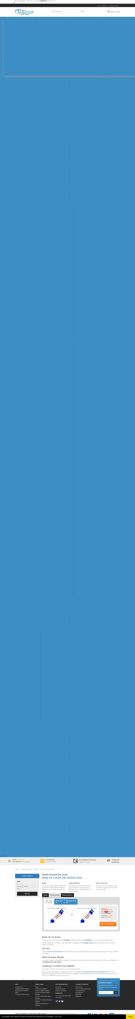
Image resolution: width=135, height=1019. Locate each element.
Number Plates (10, 769)
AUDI (72, 207)
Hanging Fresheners (44, 604)
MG (43, 684)
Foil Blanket (107, 652)
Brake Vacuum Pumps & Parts (113, 741)
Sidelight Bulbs (10, 25)
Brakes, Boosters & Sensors (112, 743)
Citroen (44, 644)
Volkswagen (42, 207)
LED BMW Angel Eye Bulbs (46, 132)
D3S (39, 148)
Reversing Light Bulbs (12, 38)
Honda (44, 661)
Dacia (43, 648)
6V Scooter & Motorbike (12, 49)
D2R (39, 143)
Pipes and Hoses (76, 773)
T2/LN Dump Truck (80, 389)
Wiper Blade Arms (109, 174)
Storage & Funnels (77, 835)
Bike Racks (8, 633)
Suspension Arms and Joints (113, 817)
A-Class (77, 359)
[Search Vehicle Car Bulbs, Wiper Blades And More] (82, 11)
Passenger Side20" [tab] (71, 902)
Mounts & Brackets (110, 240)
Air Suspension (108, 804)
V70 (75, 547)
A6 (75, 225)
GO (116, 992)
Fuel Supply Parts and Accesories (114, 784)
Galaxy (76, 313)
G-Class (77, 376)
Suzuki (44, 710)
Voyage (77, 594)
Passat (76, 574)
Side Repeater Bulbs (11, 40)
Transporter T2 (79, 587)
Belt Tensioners (43, 736)
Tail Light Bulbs (10, 34)
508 (75, 424)
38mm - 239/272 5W (11, 69)
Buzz (75, 558)
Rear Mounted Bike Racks (79, 633)
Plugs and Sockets (44, 758)
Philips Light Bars (10, 218)
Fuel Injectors (108, 780)
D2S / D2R (41, 99)
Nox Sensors (107, 787)
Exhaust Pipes (108, 754)
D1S (39, 141)
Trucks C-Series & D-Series (82, 460)
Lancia (73, 339)
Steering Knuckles (109, 813)
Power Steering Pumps (78, 809)
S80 (75, 541)
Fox (75, 565)
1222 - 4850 (78, 358)
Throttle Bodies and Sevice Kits (81, 778)
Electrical (8, 741)
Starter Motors (42, 760)
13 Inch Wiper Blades (77, 172)
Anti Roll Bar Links (109, 806)
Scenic (76, 457)
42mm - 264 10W (10, 71)
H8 (39, 29)
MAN (72, 347)
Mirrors (7, 767)
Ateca (76, 482)
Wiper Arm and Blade (110, 176)
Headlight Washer (44, 824)
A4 (75, 220)
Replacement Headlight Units (14, 209)
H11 (38, 32)
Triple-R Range (108, 244)
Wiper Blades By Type (12, 168)
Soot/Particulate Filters (111, 765)
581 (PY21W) (74, 43)
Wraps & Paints (10, 616)
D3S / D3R (41, 100)
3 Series (76, 244)
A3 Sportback (78, 218)
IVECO (43, 668)
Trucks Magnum (79, 462)
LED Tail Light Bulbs (11, 91)
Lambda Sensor (109, 760)
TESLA (72, 521)
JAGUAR (73, 330)
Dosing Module (108, 751)
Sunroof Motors (109, 798)
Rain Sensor (42, 826)
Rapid (76, 510)
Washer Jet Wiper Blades (112, 172)
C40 (75, 538)
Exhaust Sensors (109, 756)
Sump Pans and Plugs (78, 776)
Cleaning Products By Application (16, 604)
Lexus (43, 677)
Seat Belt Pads (108, 657)
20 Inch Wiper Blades (77, 185)
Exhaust (7, 745)
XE (75, 332)
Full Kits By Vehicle (44, 627)
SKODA (73, 497)
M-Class (77, 381)
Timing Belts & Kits (44, 738)
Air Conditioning (43, 793)
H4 (39, 25)
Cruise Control (42, 754)
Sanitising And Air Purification (14, 613)
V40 (75, 543)
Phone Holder (108, 663)
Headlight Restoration (12, 611)
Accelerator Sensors (44, 749)
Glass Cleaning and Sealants (80, 611)
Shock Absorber (109, 811)
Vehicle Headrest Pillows (111, 655)
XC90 (76, 549)
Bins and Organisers (11, 644)
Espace (76, 448)
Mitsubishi (45, 688)
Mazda (44, 681)
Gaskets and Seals (77, 762)
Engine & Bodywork (77, 622)
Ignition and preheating (12, 754)
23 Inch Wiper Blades (77, 190)
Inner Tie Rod (75, 806)
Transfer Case (9, 811)
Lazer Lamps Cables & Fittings (113, 251)
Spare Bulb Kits (108, 635)
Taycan (76, 438)
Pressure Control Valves (111, 789)
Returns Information (21, 991)
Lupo (76, 572)
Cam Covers (75, 749)
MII (75, 490)
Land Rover (74, 345)
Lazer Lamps (9, 216)
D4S (39, 152)
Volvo (43, 717)
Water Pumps (75, 782)
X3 (75, 253)
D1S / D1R (40, 97)
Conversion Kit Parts (11, 143)
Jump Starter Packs (11, 730)
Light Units (8, 205)
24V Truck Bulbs (10, 51)
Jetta (76, 569)
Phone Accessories (11, 650)
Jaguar (44, 670)
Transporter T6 (79, 591)
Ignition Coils (75, 796)
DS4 (75, 291)
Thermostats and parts (45, 806)
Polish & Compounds (78, 604)
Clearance (8, 842)
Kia (43, 673)
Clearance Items (60, 991)
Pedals (73, 740)
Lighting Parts (9, 773)
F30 (75, 249)
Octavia (77, 508)
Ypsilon (76, 341)
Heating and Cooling (12, 752)
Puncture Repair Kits (110, 609)
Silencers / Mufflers (110, 763)
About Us (58, 987)
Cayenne (77, 433)
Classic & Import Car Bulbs (14, 45)
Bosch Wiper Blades (44, 165)
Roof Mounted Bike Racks (79, 635)
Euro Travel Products (110, 633)
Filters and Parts (10, 802)
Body (6, 738)
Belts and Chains (10, 736)
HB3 (39, 36)
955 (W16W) (41, 56)
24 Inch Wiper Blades (77, 192)
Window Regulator (77, 743)
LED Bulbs (8, 77)
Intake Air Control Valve (78, 763)
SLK (75, 385)
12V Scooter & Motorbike (13, 47)
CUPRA (73, 277)
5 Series (76, 246)
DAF (72, 282)
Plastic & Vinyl (75, 616)
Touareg (77, 583)
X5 (75, 255)
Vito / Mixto (77, 394)
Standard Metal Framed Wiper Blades (116, 167)
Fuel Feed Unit (108, 778)
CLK (75, 370)
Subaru (44, 708)
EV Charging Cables (11, 728)
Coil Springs (107, 807)
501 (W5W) (107, 34)
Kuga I (76, 315)
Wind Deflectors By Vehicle (112, 627)
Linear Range (108, 238)
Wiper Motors (42, 829)
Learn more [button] (58, 1016)
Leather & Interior (76, 615)
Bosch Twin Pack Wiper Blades (113, 170)
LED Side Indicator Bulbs (12, 97)
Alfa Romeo (45, 631)
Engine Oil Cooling (44, 800)
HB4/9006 (74, 156)
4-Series (77, 473)
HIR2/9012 (74, 157)
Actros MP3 (78, 361)
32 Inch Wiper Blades (77, 201)
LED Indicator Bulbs (11, 84)
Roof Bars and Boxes (12, 852)
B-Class (77, 365)
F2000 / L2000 (78, 348)
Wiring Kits (107, 247)
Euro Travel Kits (108, 631)
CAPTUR (76, 444)
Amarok (77, 554)
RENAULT (73, 442)
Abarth (44, 629)
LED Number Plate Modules (112, 212)
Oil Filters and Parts (110, 773)
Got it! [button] (130, 1016)
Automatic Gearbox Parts (13, 793)
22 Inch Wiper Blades (77, 189)
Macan (76, 435)
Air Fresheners (9, 602)
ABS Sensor (107, 736)
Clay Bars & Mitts (76, 605)
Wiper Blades (9, 163)
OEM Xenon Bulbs (10, 850)
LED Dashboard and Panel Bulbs (15, 100)
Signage (7, 771)
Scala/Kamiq (78, 514)
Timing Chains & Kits (44, 741)
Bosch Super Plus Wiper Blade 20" (87, 908)
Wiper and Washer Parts (13, 763)
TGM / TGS (77, 350)
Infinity (44, 664)
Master (76, 453)
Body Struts (74, 736)
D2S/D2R (73, 159)
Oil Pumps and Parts (77, 771)
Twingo (76, 466)
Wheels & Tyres (75, 609)
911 (75, 431)
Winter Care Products (12, 615)
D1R (39, 139)
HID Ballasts (107, 141)
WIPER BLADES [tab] (55, 895)
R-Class (76, 383)
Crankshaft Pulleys (77, 756)
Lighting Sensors (109, 828)
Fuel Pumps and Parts (111, 782)
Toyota (44, 712)
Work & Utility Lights (110, 231)
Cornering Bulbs (10, 23)
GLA (75, 380)
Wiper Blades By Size (11, 167)
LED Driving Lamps (109, 227)
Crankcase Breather (77, 754)
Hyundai (44, 662)
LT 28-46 (77, 571)
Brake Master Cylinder (111, 740)
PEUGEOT (73, 413)
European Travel (10, 637)
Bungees (73, 661)
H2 (38, 21)
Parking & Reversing (11, 639)
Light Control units (109, 826)
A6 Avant (77, 227)
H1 (38, 19)
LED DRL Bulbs (9, 86)
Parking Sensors (109, 640)
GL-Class (77, 378)
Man (43, 679)
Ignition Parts (75, 798)
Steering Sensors (76, 813)
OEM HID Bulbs (9, 139)
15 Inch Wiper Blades (77, 176)
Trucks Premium (79, 464)
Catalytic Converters (110, 749)
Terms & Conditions (21, 1013)
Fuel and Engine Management (15, 749)
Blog (36, 987)
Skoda (44, 705)
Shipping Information (22, 989)
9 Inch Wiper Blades (77, 165)
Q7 (75, 235)
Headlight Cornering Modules (113, 148)
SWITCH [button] (27, 894)
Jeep (43, 672)
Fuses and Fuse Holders (78, 826)
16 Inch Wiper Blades (77, 178)
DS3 (75, 273)
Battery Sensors (43, 752)
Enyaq (76, 501)
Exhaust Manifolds (109, 752)
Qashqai (77, 409)
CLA (75, 369)
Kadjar (76, 451)
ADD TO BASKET (109, 924)
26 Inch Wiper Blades (77, 196)
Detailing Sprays (76, 613)
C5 (75, 271)
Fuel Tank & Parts (109, 785)
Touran (76, 585)
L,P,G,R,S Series (78, 475)
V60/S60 (77, 545)
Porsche (73, 427)
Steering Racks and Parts (79, 811)
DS (71, 290)
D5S (39, 154)
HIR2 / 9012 (41, 80)
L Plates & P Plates (11, 651)
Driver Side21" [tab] (59, 902)
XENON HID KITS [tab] (67, 895)
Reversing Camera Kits (111, 642)
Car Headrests (10, 642)
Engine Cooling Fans (44, 798)
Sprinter (76, 387)
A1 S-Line (77, 211)
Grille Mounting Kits (110, 236)
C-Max (76, 306)
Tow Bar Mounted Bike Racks (80, 637)
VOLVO (73, 536)
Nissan (73, 405)
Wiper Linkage (42, 828)
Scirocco (77, 578)
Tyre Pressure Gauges (111, 611)
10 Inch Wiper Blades (77, 167)
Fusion (76, 312)
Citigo (76, 499)
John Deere (74, 337)
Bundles (73, 618)
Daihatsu (44, 651)
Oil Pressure (74, 769)
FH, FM (76, 539)
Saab (43, 701)
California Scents (43, 602)
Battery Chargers (76, 648)
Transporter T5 (79, 589)
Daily (76, 326)
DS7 (75, 293)
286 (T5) (7, 132)
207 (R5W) (107, 30)
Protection (74, 831)
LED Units (8, 102)
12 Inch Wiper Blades (77, 170)
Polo (75, 576)
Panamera (77, 437)
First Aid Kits (107, 650)
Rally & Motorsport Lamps (112, 229)
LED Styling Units (43, 134)
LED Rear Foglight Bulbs (12, 88)
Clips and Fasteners (77, 738)
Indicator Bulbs (10, 27)
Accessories (75, 620)
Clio (75, 446)
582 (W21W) (74, 45)
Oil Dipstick (74, 767)
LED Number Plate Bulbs (12, 93)
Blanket (106, 648)
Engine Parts (9, 743)
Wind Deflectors (10, 631)
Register (105, 6)
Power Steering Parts (77, 807)
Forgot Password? (114, 6)
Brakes (7, 740)
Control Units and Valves (46, 795)
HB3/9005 (74, 154)
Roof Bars (8, 627)
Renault (44, 697)
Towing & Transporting (12, 648)
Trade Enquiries (60, 989)
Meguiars (107, 602)
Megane (77, 455)
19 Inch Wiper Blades (77, 183)
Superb (76, 515)
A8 (75, 231)
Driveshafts (8, 798)
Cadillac (44, 639)
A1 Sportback (78, 212)
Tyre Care (8, 607)
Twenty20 (41, 167)
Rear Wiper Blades (109, 168)
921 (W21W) (107, 60)
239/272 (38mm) (43, 117)
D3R (39, 146)
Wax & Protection (76, 607)
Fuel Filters (107, 771)
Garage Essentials (11, 765)
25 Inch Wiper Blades (77, 194)
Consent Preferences (22, 994)
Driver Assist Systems (45, 756)
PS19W (73, 106)
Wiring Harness (43, 765)
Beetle (76, 556)
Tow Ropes (74, 663)
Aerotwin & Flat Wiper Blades (113, 165)
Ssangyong (45, 706)
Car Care (8, 600)
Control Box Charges (77, 752)
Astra (76, 528)
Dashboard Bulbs (11, 43)
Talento (76, 301)
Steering (7, 758)
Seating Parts (108, 796)
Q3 (75, 233)
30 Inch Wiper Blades (77, 200)
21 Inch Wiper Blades (77, 187)
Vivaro (76, 532)
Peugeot (44, 692)
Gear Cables (9, 804)
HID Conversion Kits (11, 141)
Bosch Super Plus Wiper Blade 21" (57, 908)
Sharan (76, 580)
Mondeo (77, 317)
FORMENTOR (78, 279)
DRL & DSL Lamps (109, 225)
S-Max (76, 319)
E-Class (76, 374)
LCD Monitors (108, 639)
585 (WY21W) (75, 47)
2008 (76, 414)
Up (75, 593)
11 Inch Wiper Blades (77, 168)
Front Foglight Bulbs (11, 21)
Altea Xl (76, 481)
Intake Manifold (76, 765)
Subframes (107, 815)
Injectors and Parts (110, 758)
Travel (7, 626)
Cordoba (77, 484)
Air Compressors (109, 607)
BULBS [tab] (45, 895)
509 (6, 134)
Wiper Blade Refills (109, 179)
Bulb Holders (108, 824)
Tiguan (76, 582)
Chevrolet (45, 640)
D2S (39, 145)
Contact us (18, 987)
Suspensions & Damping (13, 760)
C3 (75, 268)
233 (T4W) (107, 32)
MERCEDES (74, 356)
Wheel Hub (107, 820)
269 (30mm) (42, 121)
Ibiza (75, 486)
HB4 (39, 38)
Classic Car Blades (110, 178)
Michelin (40, 168)
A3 (75, 214)
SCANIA (73, 471)
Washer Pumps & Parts (45, 831)
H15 (39, 34)
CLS (75, 372)
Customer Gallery (41, 989)
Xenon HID (8, 137)
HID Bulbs (107, 145)
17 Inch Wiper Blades (77, 179)
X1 (74, 251)
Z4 (75, 258)
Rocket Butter (108, 604)
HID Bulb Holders (109, 143)
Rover (43, 699)
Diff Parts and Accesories (13, 796)
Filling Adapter (9, 800)
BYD (43, 637)
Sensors (73, 774)
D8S (39, 156)
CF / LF (76, 284)
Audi (105, 216)
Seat (72, 479)
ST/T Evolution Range (110, 242)
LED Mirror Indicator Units (13, 212)
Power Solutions (10, 640)
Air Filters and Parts (110, 769)
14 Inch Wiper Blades (77, 174)
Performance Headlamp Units (14, 207)
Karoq (76, 504)
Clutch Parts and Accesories (14, 795)
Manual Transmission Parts (14, 807)
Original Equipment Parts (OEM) (15, 145)
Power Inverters (76, 651)
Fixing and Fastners (77, 824)
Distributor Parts (76, 793)
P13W (72, 104)
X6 (75, 257)
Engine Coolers (43, 796)
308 (75, 420)
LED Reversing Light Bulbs (13, 95)
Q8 (75, 236)
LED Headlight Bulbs (11, 78)
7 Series (76, 247)
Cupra (44, 646)
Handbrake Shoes (109, 745)
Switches (41, 763)
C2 (75, 266)
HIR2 (39, 40)
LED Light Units (9, 848)
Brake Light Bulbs (10, 32)
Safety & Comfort (10, 646)
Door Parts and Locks (111, 795)
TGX (75, 352)
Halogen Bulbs (9, 18)
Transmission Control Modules (15, 813)
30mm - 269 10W (10, 67)
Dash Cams (9, 635)
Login (98, 6)
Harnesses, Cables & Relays (113, 139)
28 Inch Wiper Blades (77, 198)
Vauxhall (73, 526)
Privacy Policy (32, 1013)
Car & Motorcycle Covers (13, 609)
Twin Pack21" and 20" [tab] (49, 902)
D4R (39, 150)
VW (72, 552)
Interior (7, 756)
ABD (39, 172)
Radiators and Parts (44, 804)
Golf (75, 567)
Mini (72, 398)
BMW (72, 240)
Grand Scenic (78, 449)
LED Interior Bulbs (10, 99)
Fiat (72, 297)
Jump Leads (75, 650)
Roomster (77, 512)
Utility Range (107, 246)
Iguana (40, 170)
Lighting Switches (109, 830)
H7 (38, 27)
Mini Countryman (80, 402)
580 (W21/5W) (108, 43)
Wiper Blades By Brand (12, 165)
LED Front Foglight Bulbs (12, 80)
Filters (7, 747)
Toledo (76, 493)
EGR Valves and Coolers (78, 758)
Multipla (76, 299)
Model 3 (77, 523)
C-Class (77, 367)
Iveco (72, 324)
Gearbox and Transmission (14, 751)
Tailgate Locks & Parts (111, 800)
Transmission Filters (110, 774)
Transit (76, 321)
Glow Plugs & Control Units (79, 795)
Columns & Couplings (78, 804)
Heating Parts (42, 802)
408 (75, 422)
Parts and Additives (110, 762)
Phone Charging (109, 661)
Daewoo (44, 650)
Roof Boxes (8, 629)
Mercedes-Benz (47, 683)
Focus (76, 310)
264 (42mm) (42, 119)
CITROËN (73, 262)
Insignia (76, 530)
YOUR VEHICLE (27, 876)
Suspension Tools (109, 818)
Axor (75, 363)
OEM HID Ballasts (109, 150)
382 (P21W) (74, 40)
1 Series (76, 242)
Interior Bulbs (9, 42)
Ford (72, 304)
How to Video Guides (42, 991)
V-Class (77, 391)
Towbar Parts (9, 762)
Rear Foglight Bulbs (11, 30)
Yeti (75, 517)
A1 (75, 209)
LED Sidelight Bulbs (11, 82)
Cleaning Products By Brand (14, 605)
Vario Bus (77, 392)
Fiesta (76, 308)
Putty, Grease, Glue (77, 833)
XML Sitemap (42, 1013)
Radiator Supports (77, 741)
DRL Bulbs (8, 29)
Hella (39, 174)
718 (75, 429)
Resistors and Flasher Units (13, 106)
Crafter (76, 561)
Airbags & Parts (109, 793)
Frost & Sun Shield (109, 653)
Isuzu (43, 666)
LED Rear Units (9, 211)
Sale (6, 839)
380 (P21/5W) (108, 40)
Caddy (76, 560)
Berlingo (77, 264)
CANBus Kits (107, 235)
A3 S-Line (77, 216)
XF (75, 286)
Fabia (76, 503)
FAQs (16, 992)
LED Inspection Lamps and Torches (82, 829)
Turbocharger (75, 780)
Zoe (75, 468)
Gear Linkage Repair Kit (12, 806)
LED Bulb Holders (10, 104)
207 (75, 416)
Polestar (44, 694)
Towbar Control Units (12, 824)
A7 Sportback (78, 229)
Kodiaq (76, 506)
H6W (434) (107, 36)
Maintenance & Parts (11, 734)
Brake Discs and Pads (111, 738)
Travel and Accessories (12, 853)
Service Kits (8, 809)
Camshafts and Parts (78, 751)
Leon (76, 488)
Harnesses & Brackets (12, 220)
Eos (75, 563)
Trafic (76, 459)
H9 (39, 30)
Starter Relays (42, 762)
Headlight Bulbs (10, 19)
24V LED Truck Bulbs (11, 108)
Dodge (44, 653)
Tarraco (77, 492)
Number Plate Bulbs (11, 36)
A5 (75, 222)
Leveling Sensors (109, 809)
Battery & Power (10, 725)
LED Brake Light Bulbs (12, 89)
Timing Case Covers (44, 740)
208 (75, 418)
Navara (76, 407)
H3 (38, 23)
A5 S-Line (77, 223)
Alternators (41, 751)
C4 (75, 269)
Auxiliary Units (9, 214)
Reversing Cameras (110, 644)
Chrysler (44, 642)
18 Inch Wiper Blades (77, 181)
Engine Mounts (75, 760)
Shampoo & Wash (77, 602)
